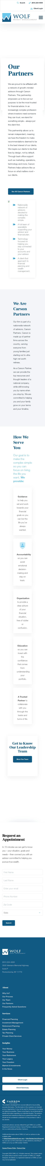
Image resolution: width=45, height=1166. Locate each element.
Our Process (7, 996)
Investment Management (12, 1023)
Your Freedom (8, 1062)
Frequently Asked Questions (14, 1007)
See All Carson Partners (21, 191)
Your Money (7, 1049)
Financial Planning (10, 1019)
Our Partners (7, 1003)
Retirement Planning (11, 1026)
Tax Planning (7, 1033)
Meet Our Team (22, 759)
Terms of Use (21, 1148)
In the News (7, 1069)
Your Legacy (7, 1059)
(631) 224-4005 (37, 3)
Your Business (8, 1052)
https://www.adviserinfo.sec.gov (14, 1138)
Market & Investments (11, 1065)
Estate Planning (8, 1029)
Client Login (38, 8)
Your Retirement (9, 1055)
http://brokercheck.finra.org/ (35, 1138)
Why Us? (6, 993)
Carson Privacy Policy (9, 1148)
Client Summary (22, 1088)
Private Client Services (11, 1036)
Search (22, 3)
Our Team (6, 1000)
